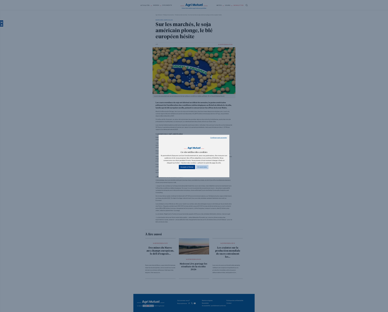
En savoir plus (202, 167)
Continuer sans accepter (218, 138)
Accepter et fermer (186, 167)
